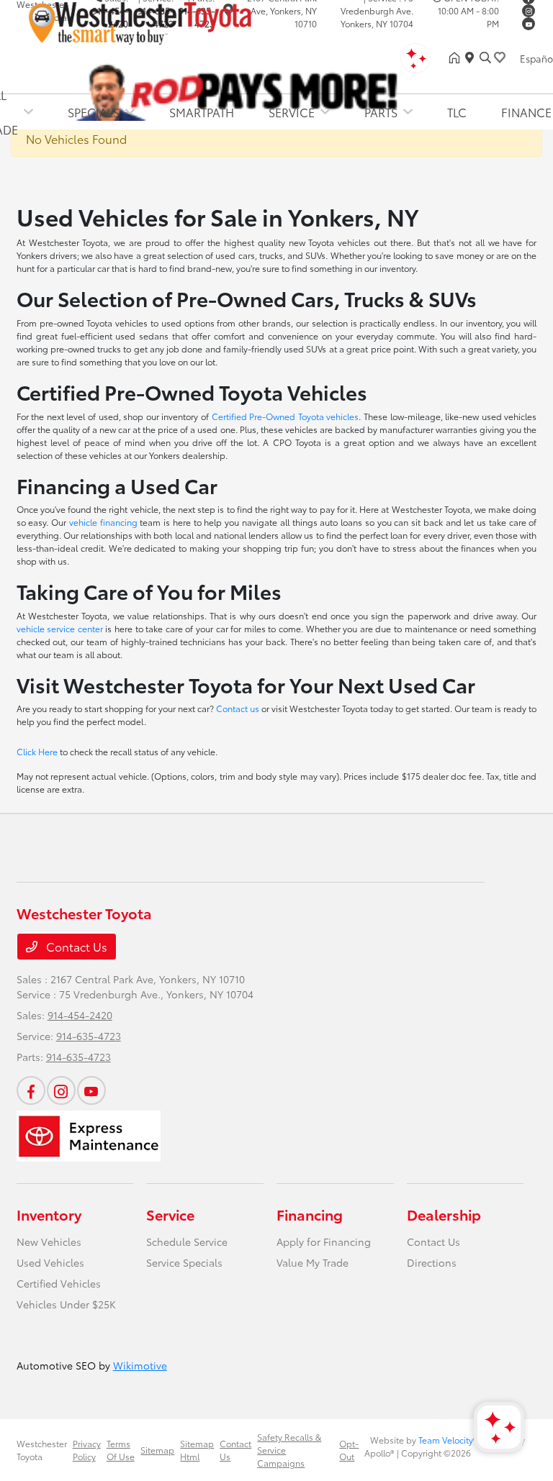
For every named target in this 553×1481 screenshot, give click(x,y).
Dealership (444, 1214)
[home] (457, 57)
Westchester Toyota (42, 1449)
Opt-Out (349, 1449)
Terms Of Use (121, 1449)
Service (170, 1214)
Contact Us (75, 946)
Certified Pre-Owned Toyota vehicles (285, 416)
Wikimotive (140, 1365)
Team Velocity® (447, 1440)
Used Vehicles (50, 1262)
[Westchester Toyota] (140, 20)
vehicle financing (103, 522)
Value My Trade (312, 1262)
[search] (485, 57)
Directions (432, 1262)
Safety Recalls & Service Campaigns (289, 1450)
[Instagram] (528, 10)
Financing (309, 1214)
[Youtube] (528, 23)
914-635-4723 (88, 1036)
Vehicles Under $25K (66, 1304)
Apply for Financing (323, 1241)
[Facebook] (31, 1090)
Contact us (237, 708)
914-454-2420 (80, 1015)
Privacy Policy (87, 1449)
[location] (472, 57)
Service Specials (184, 1262)
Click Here (37, 751)
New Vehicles (49, 1241)
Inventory (49, 1214)
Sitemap (157, 1450)
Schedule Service (187, 1241)
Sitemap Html (197, 1449)
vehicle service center (60, 628)
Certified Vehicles (59, 1283)
